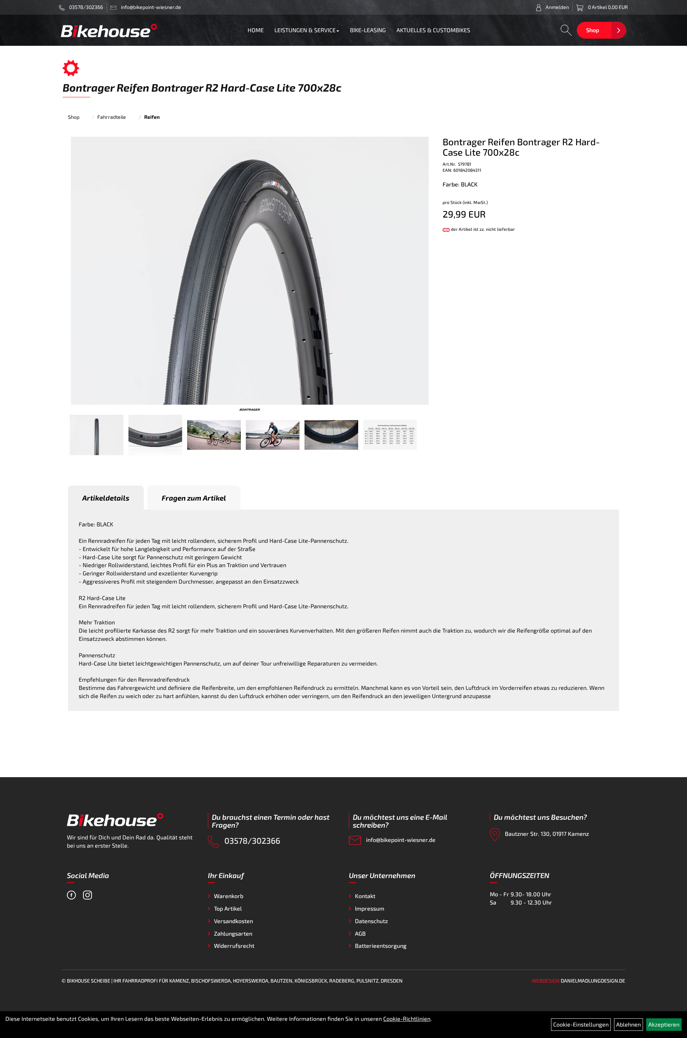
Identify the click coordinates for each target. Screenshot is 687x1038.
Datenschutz (371, 920)
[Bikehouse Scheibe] (109, 30)
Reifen (152, 117)
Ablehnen (628, 1024)
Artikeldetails (106, 497)
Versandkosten (233, 920)
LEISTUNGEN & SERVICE (305, 29)
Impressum (369, 908)
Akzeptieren (663, 1024)
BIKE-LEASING (368, 29)
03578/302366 (85, 7)
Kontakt (365, 895)
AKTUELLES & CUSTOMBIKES (433, 29)
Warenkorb (228, 895)
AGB (360, 933)
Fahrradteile (111, 117)
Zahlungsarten (233, 933)
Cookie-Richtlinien (406, 1018)
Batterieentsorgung (380, 945)
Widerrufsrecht (234, 945)
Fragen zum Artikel (194, 497)
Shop (592, 29)
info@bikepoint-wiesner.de (400, 839)
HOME (256, 29)
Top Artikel (228, 908)
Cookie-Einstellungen (581, 1024)
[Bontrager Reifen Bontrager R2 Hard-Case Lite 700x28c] (250, 270)
